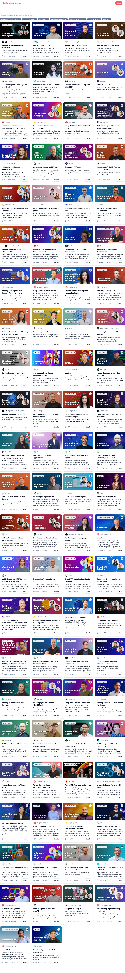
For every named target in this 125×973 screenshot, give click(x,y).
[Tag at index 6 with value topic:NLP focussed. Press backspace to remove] (109, 19)
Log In (119, 3)
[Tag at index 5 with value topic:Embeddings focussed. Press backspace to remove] (99, 19)
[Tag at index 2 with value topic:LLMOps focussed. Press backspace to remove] (47, 19)
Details (25, 56)
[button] (27, 25)
